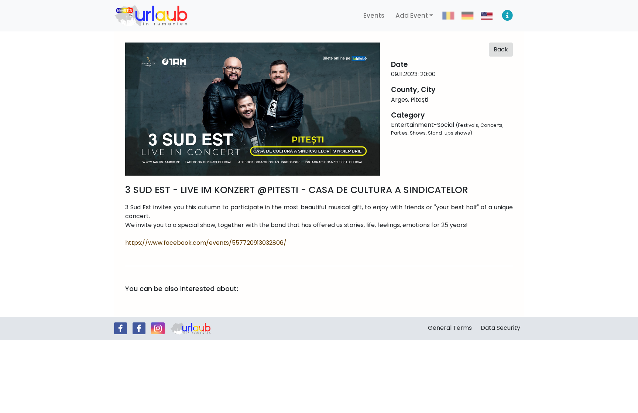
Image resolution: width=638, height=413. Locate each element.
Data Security (500, 328)
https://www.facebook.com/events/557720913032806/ (206, 242)
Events (373, 15)
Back (501, 49)
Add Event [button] (411, 15)
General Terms (450, 328)
